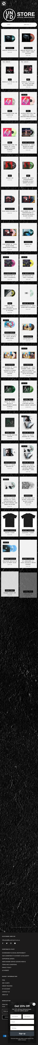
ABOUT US (5, 995)
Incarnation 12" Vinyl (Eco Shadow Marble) (28, 818)
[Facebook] (2, 943)
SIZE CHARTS (5, 983)
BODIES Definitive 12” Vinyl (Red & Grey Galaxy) (28, 52)
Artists (27, 24)
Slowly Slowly (28, 558)
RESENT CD (9, 178)
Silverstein (10, 209)
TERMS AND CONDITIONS (9, 964)
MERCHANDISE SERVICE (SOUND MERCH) (14, 962)
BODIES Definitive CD (10, 50)
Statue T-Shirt (10, 532)
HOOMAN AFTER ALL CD (9, 82)
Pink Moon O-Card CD (9, 211)
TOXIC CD (28, 621)
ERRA (9, 111)
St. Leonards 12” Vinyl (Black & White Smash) (28, 562)
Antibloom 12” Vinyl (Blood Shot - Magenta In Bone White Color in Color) (9, 370)
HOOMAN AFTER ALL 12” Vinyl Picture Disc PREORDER (28, 83)
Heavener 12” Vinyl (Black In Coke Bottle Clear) (28, 146)
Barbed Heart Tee (10, 592)
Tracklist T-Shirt (10, 881)
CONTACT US (6, 992)
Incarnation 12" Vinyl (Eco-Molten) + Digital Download (9, 851)
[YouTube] (15, 943)
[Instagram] (10, 943)
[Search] (32, 3)
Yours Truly (10, 399)
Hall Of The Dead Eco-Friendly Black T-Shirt (9, 753)
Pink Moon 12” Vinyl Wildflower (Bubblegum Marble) (10, 246)
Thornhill (9, 48)
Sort (9, 24)
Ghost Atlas (9, 907)
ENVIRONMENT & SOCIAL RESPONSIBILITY (14, 953)
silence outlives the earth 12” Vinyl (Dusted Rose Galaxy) (28, 115)
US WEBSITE (5, 970)
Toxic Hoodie (9, 621)
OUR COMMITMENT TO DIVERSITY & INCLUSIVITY (15, 956)
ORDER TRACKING (7, 986)
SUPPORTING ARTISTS (8, 959)
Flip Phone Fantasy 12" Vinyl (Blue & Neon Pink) (10, 336)
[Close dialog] (34, 1004)
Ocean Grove (9, 332)
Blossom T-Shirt (28, 532)
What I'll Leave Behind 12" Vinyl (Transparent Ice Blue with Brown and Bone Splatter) (9, 501)
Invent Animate (28, 142)
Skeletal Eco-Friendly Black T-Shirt (10, 786)
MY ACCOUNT (6, 989)
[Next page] (30, 925)
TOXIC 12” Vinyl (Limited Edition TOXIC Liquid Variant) (28, 403)
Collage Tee (28, 592)
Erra (9, 878)
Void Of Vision (28, 303)
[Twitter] (6, 943)
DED (10, 175)
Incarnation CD (28, 785)
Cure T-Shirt (28, 881)
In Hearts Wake (9, 273)
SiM (10, 79)
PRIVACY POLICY (6, 967)
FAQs (3, 980)
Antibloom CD (28, 339)
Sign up (22, 1034)
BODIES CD (28, 244)
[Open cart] (35, 3)
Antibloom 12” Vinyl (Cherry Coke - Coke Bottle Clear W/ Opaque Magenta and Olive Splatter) (28, 370)
